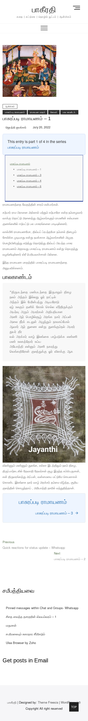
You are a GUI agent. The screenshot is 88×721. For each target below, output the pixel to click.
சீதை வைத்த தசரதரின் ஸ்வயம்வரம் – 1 (31, 616)
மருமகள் (11, 625)
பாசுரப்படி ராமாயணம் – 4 (29, 180)
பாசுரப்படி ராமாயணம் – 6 (29, 186)
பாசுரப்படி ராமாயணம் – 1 (27, 118)
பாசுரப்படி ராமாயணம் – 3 (29, 175)
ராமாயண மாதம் (37, 112)
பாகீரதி (44, 9)
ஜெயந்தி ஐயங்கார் (15, 127)
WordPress (68, 702)
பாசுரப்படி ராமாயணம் (15, 112)
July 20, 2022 (41, 127)
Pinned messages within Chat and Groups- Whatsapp (42, 608)
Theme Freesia (48, 702)
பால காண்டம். (69, 112)
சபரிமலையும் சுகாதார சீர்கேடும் (25, 634)
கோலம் (53, 112)
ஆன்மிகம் (10, 106)
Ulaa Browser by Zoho (21, 642)
